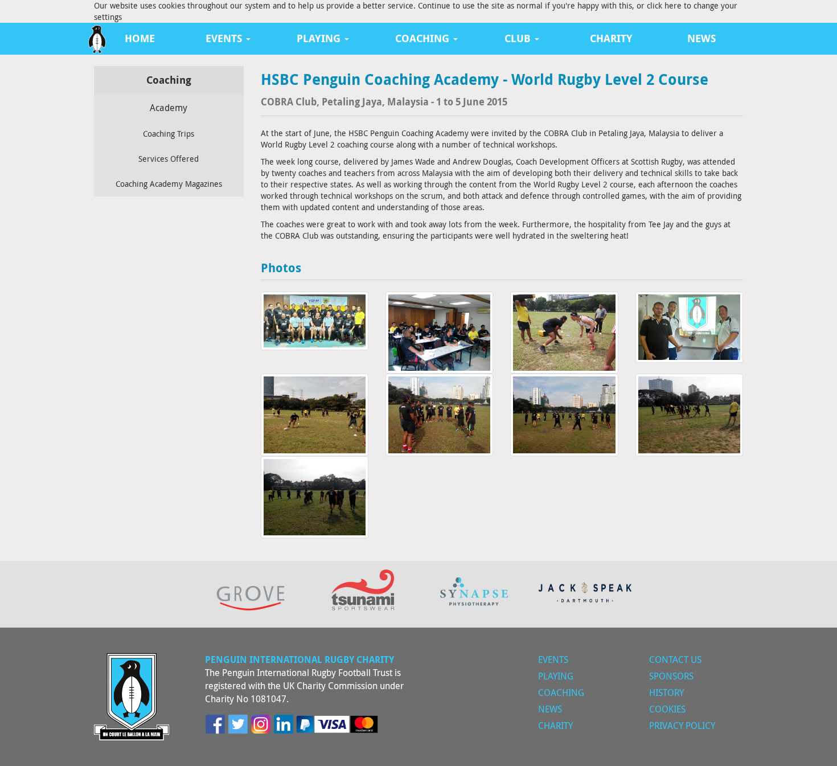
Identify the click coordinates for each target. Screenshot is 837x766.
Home (140, 38)
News (701, 38)
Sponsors (671, 676)
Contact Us (675, 659)
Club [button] (519, 38)
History (666, 692)
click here (664, 5)
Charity (611, 38)
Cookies (667, 709)
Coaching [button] (423, 38)
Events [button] (225, 38)
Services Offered (168, 158)
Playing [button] (320, 38)
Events (553, 659)
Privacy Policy (682, 725)
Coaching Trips (168, 133)
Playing (555, 676)
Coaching (561, 692)
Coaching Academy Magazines (169, 183)
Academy (168, 107)
